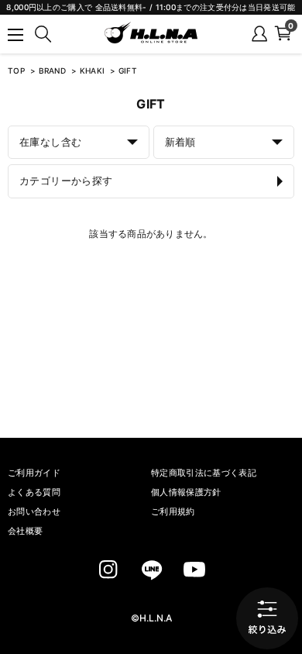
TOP (16, 70)
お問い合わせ (34, 511)
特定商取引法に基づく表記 (203, 472)
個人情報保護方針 (186, 492)
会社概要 (25, 530)
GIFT (127, 70)
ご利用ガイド (34, 472)
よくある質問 (34, 492)
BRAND (54, 70)
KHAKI (94, 70)
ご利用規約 (173, 511)
